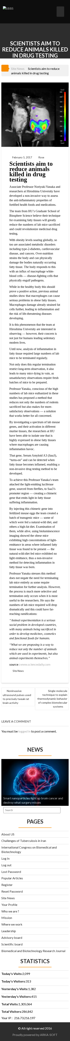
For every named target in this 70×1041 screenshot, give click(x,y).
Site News (17, 68)
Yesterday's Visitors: (16, 996)
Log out (6, 865)
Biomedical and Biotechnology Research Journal (33, 951)
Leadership (8, 931)
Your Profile (9, 904)
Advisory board (11, 937)
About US (7, 834)
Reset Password (12, 891)
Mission (6, 918)
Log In (5, 858)
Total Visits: (9, 1004)
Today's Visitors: (13, 981)
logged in (24, 731)
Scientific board (12, 944)
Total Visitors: (11, 1011)
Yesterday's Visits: (14, 989)
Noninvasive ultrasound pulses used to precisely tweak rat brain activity (17, 696)
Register (7, 885)
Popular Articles (12, 878)
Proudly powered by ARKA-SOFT (35, 1035)
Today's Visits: (11, 973)
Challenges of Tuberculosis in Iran (23, 840)
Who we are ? (10, 911)
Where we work (11, 924)
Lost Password (11, 871)
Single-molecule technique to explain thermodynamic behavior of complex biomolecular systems (52, 698)
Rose (41, 157)
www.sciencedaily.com (35, 664)
